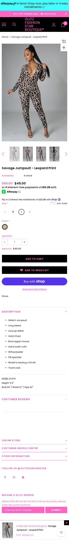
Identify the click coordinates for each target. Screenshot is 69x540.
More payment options (34, 289)
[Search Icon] (14, 24)
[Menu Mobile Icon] (4, 24)
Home (5, 36)
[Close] (66, 522)
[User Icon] (54, 24)
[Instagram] (14, 477)
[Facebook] (5, 477)
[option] (34, 92)
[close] (66, 14)
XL (30, 211)
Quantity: (7, 235)
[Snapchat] (23, 477)
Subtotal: (7, 248)
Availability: (8, 175)
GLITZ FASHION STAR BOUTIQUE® (34, 24)
